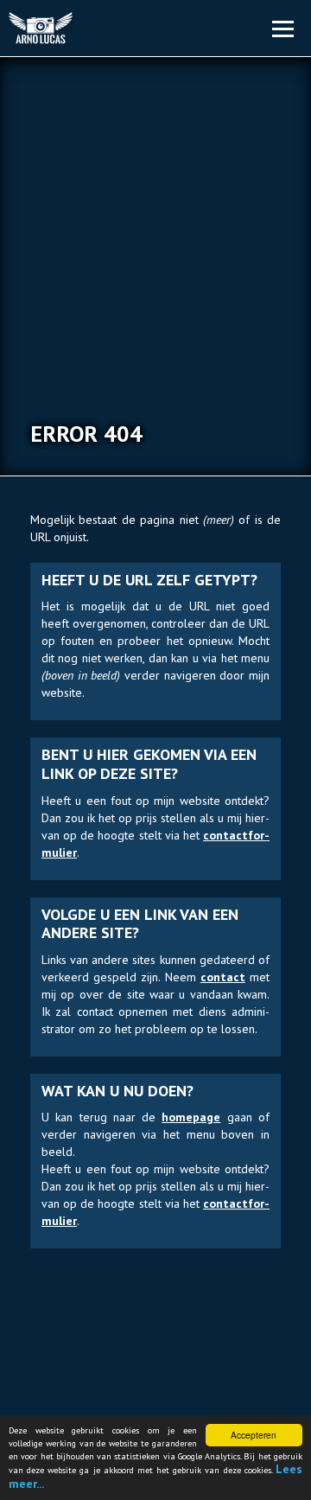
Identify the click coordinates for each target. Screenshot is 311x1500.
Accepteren (253, 1434)
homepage (191, 1117)
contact (222, 977)
